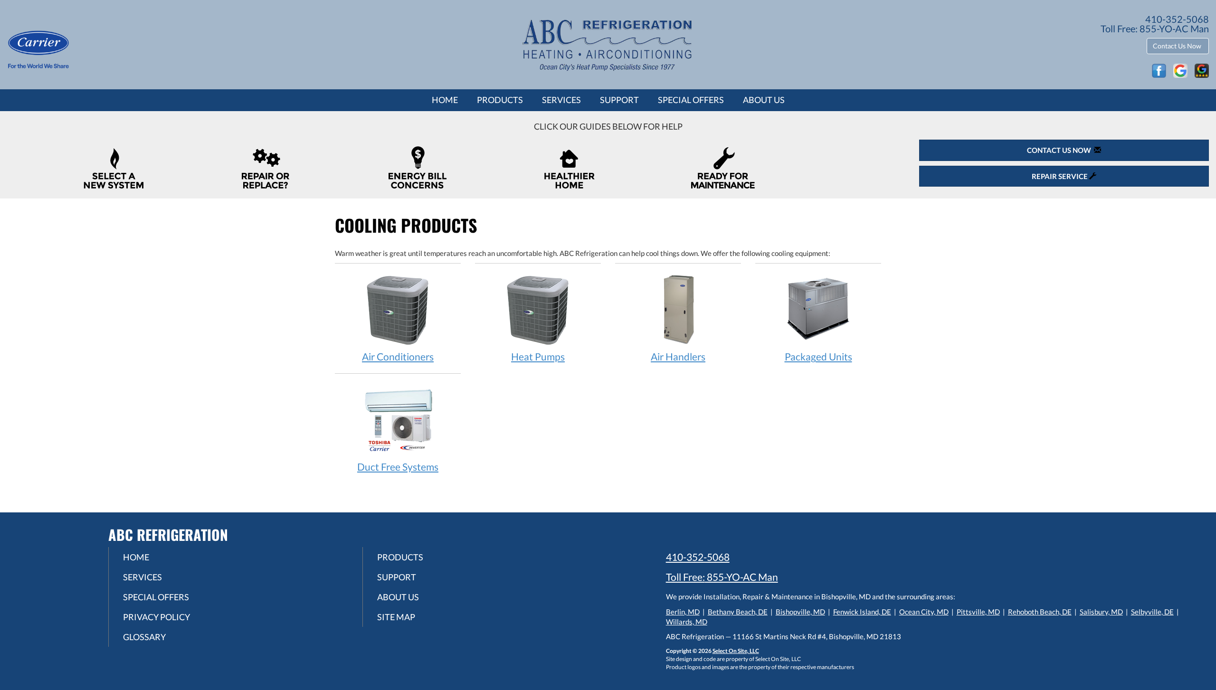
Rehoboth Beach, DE (1040, 611)
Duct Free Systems (397, 467)
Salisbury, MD (1101, 611)
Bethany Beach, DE (738, 611)
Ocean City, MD (924, 611)
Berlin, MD (683, 611)
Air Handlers (678, 356)
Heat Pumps (538, 356)
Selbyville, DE (1152, 611)
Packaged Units (818, 356)
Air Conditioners (398, 356)
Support (619, 100)
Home (445, 100)
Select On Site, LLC (735, 650)
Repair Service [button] (1060, 176)
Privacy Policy (156, 617)
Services (561, 100)
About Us (764, 100)
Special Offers (691, 100)
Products (500, 100)
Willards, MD (686, 621)
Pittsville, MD (978, 611)
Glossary (144, 637)
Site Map (396, 617)
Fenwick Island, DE (862, 611)
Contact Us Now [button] (1178, 46)
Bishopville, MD (800, 611)
